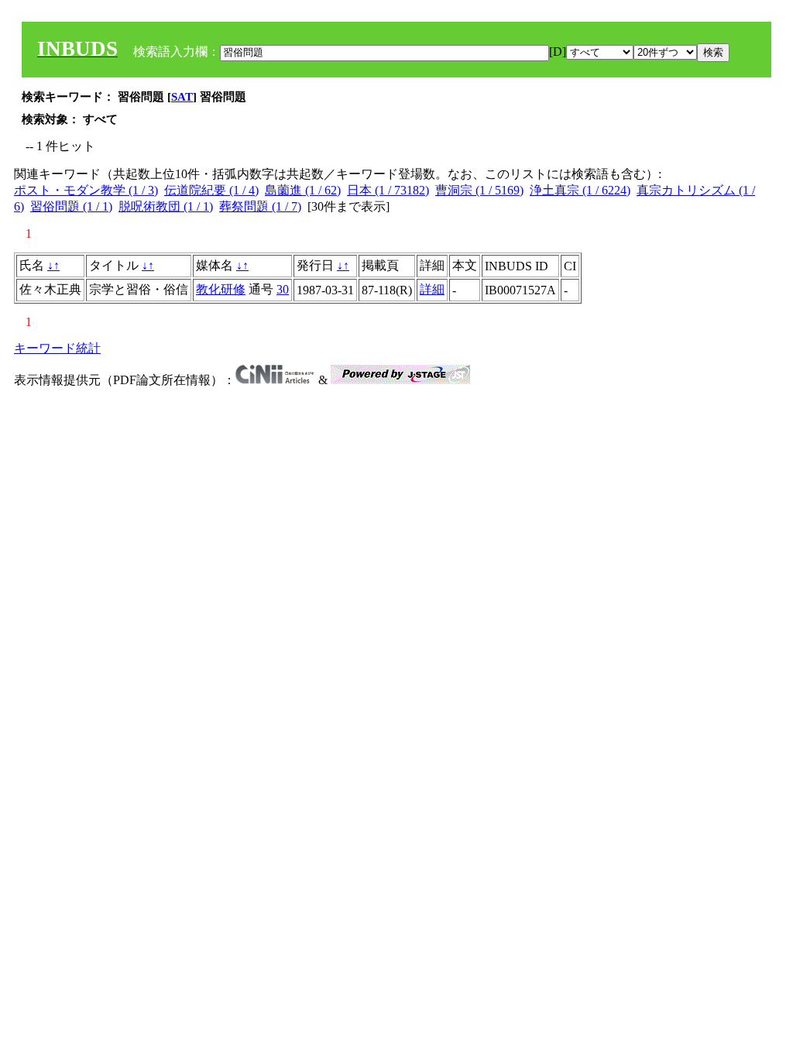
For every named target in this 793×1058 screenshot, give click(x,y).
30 (282, 289)
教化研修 (220, 289)
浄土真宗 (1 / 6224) (580, 190)
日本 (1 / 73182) (388, 190)
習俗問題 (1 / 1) (71, 206)
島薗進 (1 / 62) (303, 190)
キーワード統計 (57, 348)
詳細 (432, 289)
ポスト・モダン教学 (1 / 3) (86, 190)
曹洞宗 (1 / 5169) (479, 190)
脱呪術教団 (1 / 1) (165, 206)
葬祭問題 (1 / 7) (260, 206)
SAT (182, 97)
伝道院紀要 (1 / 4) (211, 190)
